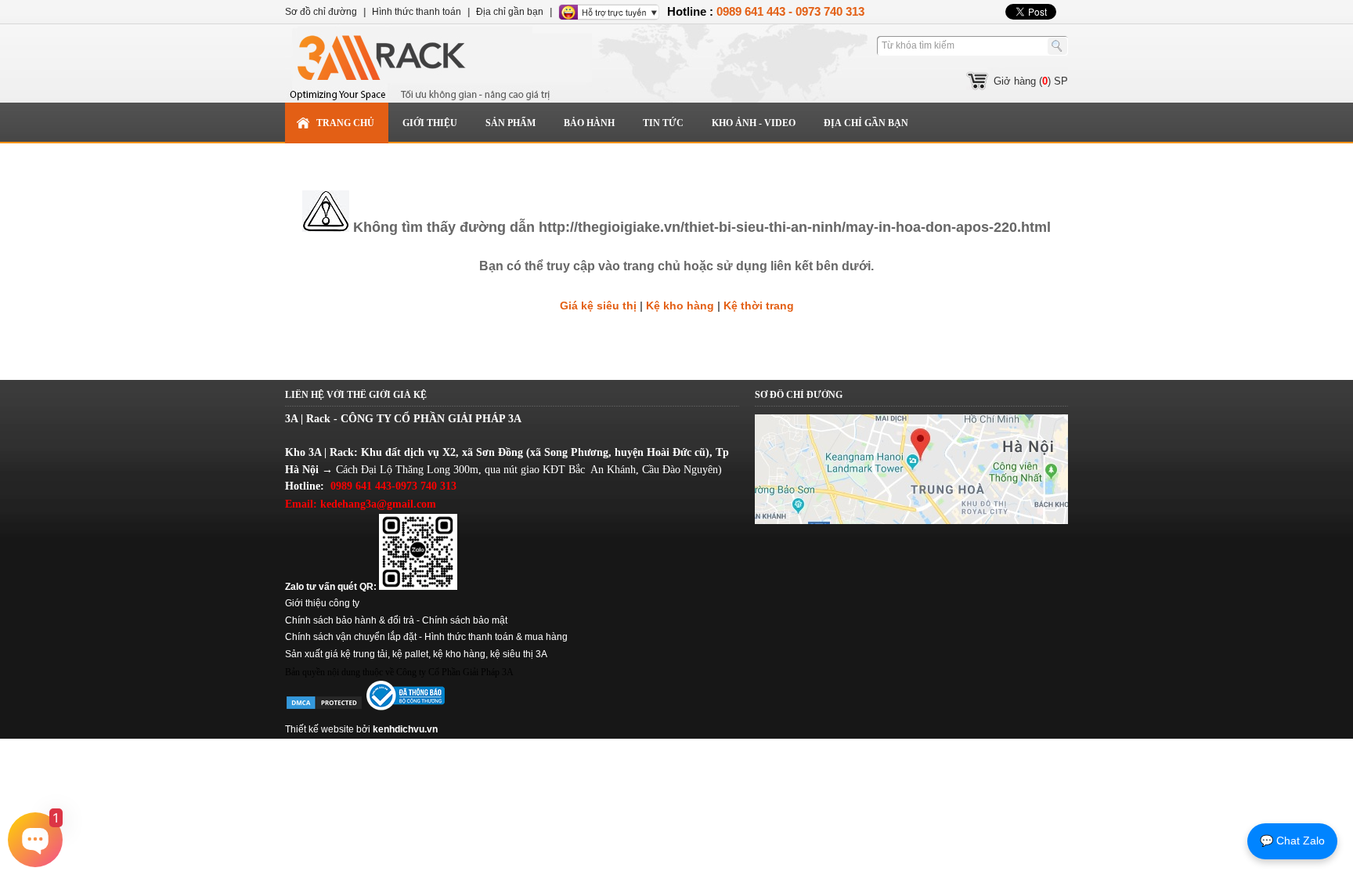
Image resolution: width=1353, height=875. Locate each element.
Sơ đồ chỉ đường (321, 11)
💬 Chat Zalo (1292, 840)
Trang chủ (345, 123)
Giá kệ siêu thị (598, 305)
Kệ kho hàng (680, 305)
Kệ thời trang (758, 305)
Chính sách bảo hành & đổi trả (349, 620)
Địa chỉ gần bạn (866, 123)
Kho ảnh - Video (754, 123)
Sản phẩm (510, 123)
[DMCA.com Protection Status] (324, 707)
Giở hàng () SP (1031, 81)
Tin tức (663, 123)
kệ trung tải (364, 654)
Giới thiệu (429, 123)
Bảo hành (589, 123)
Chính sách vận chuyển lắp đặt (351, 636)
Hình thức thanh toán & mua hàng (496, 636)
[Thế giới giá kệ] (437, 63)
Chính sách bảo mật (464, 620)
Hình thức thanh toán (416, 11)
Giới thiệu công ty (322, 603)
